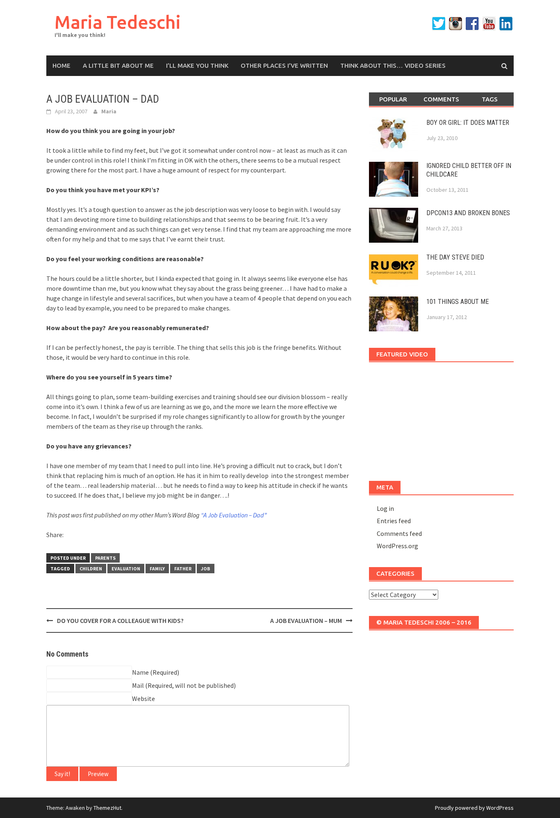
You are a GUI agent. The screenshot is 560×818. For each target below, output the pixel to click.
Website (143, 698)
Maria (108, 111)
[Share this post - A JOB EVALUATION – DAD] (71, 536)
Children (91, 568)
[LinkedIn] (505, 23)
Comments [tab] (441, 99)
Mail (138, 685)
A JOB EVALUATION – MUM (306, 620)
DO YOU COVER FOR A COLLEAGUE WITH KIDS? (120, 620)
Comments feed (399, 533)
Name (140, 672)
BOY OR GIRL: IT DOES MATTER (467, 122)
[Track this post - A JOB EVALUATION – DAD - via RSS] (114, 536)
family (157, 568)
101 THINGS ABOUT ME (457, 302)
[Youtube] (489, 23)
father (182, 568)
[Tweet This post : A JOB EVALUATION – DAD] (100, 536)
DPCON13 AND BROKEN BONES (468, 213)
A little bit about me (118, 65)
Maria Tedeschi (118, 22)
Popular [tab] (393, 99)
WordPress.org (397, 546)
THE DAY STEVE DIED (455, 257)
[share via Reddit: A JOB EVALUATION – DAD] (85, 536)
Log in (385, 508)
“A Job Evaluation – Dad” (234, 515)
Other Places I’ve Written (284, 65)
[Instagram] (455, 23)
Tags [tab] (490, 99)
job (205, 568)
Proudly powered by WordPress (474, 807)
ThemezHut (107, 807)
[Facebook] (472, 23)
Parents (105, 558)
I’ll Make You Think (197, 65)
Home (61, 65)
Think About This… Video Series (393, 65)
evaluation (126, 568)
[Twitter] (438, 23)
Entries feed (394, 521)
